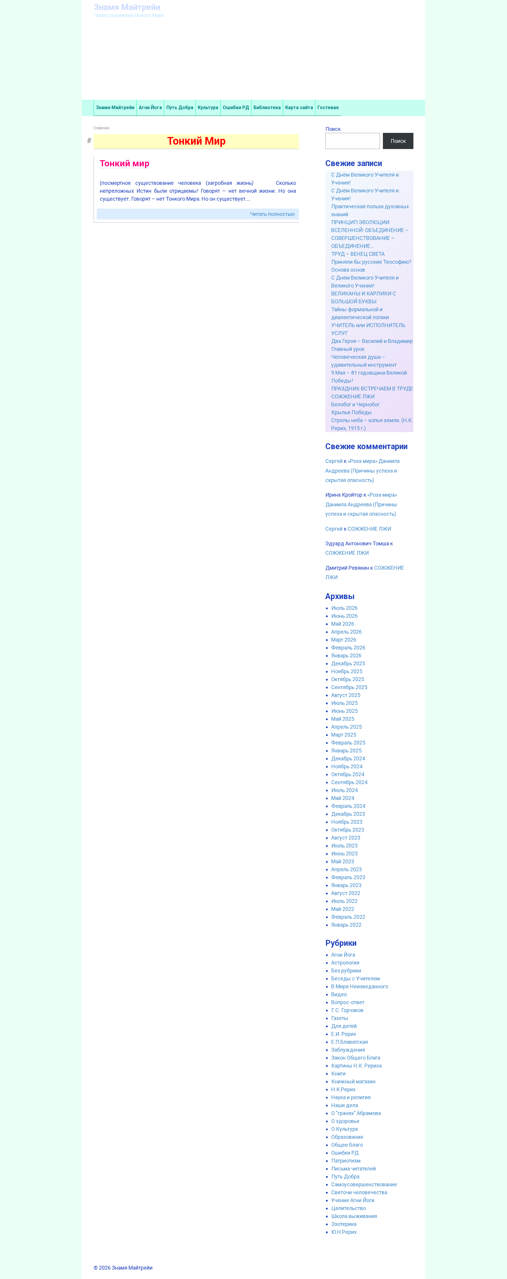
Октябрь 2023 (347, 830)
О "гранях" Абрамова (356, 1113)
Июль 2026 (344, 608)
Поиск (333, 129)
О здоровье (345, 1121)
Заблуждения (348, 1050)
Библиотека (267, 107)
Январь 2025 (346, 750)
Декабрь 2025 (348, 663)
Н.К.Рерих (343, 1089)
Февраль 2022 (348, 917)
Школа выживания (354, 1216)
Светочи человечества (359, 1192)
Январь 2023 (346, 885)
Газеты (339, 1018)
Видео (339, 994)
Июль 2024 (344, 790)
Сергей (334, 461)
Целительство (348, 1208)
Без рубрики (346, 970)
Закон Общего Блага (355, 1058)
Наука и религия (351, 1097)
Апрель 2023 (346, 869)
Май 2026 (342, 624)
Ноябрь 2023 (346, 822)
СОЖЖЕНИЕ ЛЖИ (353, 396)
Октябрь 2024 (347, 774)
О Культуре (344, 1129)
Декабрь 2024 (348, 758)
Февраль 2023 (348, 877)
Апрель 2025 (346, 727)
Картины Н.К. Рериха (356, 1066)
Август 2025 (345, 695)
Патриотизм (346, 1161)
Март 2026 (343, 640)
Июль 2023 (344, 845)
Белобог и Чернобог (355, 404)
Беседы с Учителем (355, 978)
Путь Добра (179, 107)
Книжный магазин (353, 1081)
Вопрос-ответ (347, 1002)
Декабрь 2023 (348, 814)
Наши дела (344, 1105)
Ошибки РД (236, 107)
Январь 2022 (346, 925)
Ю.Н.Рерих (344, 1232)
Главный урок (347, 349)
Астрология (345, 963)
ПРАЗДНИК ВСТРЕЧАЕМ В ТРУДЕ (372, 388)
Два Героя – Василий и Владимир (372, 341)
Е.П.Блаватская (349, 1042)
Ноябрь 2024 (346, 766)
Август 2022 (345, 893)
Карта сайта (299, 107)
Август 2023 (345, 838)
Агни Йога (150, 107)
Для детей (344, 1026)
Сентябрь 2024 (349, 782)
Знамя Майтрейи (127, 7)
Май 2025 (342, 719)
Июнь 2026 (344, 616)
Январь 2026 (346, 655)
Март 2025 (343, 735)
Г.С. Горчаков (347, 1010)
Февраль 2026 (348, 647)
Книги (338, 1073)
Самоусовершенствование (364, 1184)
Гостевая (328, 107)
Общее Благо (347, 1145)
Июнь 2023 (344, 853)
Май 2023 (342, 861)
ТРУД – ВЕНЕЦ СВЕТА (358, 254)
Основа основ (348, 270)
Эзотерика (343, 1224)
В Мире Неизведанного (359, 986)
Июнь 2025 (344, 711)
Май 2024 (342, 798)
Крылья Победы (351, 412)
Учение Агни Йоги (352, 1200)
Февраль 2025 (348, 743)
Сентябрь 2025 (349, 687)
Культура (208, 107)
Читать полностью (272, 214)
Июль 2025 (344, 703)
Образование (347, 1137)
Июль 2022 (344, 901)
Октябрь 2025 (347, 679)
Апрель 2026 (346, 632)
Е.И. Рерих (343, 1034)
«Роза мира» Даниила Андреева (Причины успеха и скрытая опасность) (362, 470)
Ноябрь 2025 (346, 671)
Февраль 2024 (348, 806)
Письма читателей (353, 1168)
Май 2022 (342, 909)
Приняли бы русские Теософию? (371, 262)
